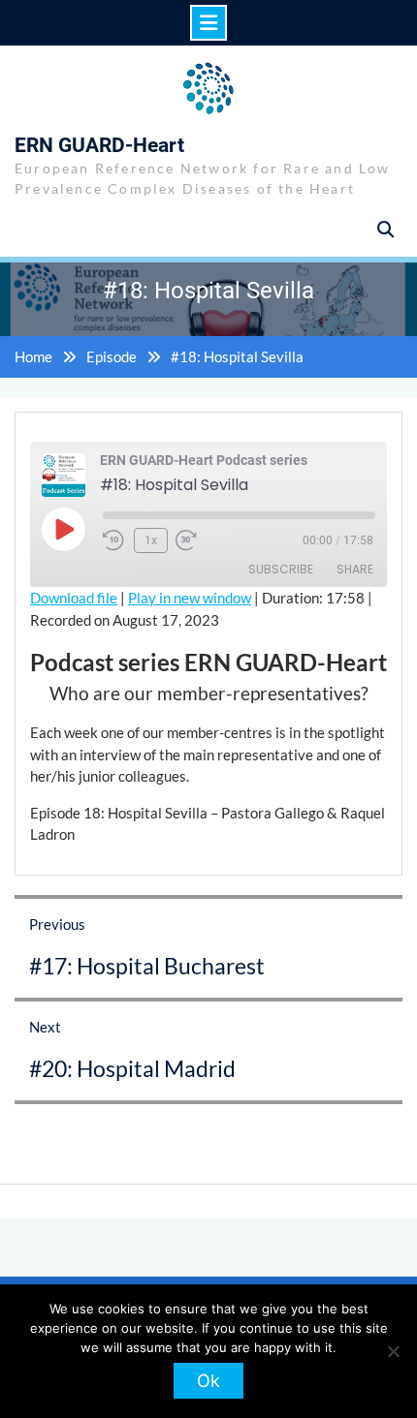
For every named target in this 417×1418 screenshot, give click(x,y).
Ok (208, 1381)
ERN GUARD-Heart (99, 145)
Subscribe (280, 569)
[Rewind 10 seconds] (114, 540)
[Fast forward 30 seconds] (199, 540)
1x (150, 540)
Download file (73, 597)
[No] (392, 1351)
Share (355, 569)
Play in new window (189, 597)
